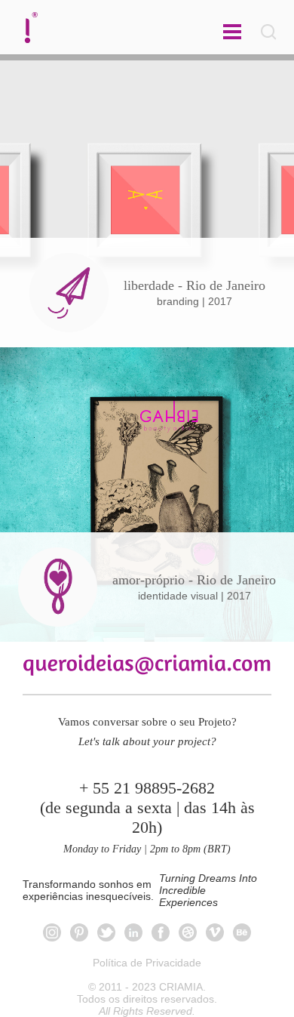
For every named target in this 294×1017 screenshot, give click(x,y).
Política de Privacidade (147, 963)
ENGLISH (147, 26)
